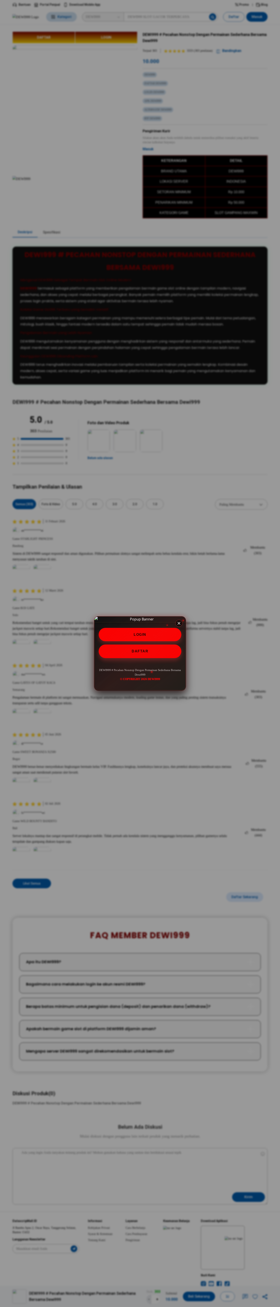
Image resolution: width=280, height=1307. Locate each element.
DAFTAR (140, 651)
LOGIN (140, 634)
